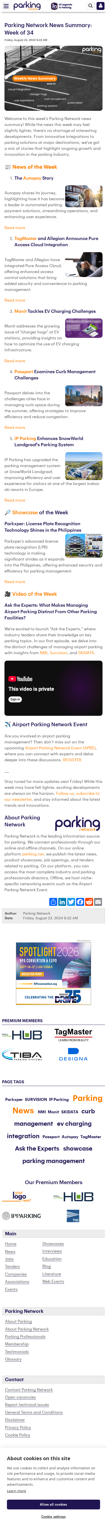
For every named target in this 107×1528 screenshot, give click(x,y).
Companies (16, 1274)
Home (10, 1244)
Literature (51, 1274)
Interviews (52, 1251)
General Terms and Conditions (34, 1412)
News (10, 1252)
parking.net (33, 854)
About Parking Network (27, 1329)
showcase (77, 1149)
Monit (21, 311)
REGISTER (72, 760)
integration (23, 1136)
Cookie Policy (17, 1435)
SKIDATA (86, 653)
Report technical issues (27, 1405)
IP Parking (25, 439)
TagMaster (26, 239)
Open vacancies (20, 1397)
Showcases (53, 1244)
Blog (46, 1266)
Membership (17, 1344)
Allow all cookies (53, 1504)
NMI (44, 653)
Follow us (65, 794)
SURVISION (36, 1100)
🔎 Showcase (21, 512)
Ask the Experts (37, 1149)
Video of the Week (34, 594)
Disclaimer (15, 1420)
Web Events (53, 1282)
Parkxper (14, 1100)
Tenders (12, 1267)
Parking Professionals (25, 1337)
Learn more (16, 1490)
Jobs (9, 1259)
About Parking (18, 1322)
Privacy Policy (18, 1428)
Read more (14, 228)
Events (11, 1289)
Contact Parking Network (29, 1390)
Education (52, 1259)
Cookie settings (53, 1517)
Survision (58, 653)
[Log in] (101, 6)
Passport (24, 372)
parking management (53, 1161)
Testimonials (17, 1352)
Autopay (32, 178)
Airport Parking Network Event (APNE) (60, 748)
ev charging (74, 1124)
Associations (17, 1282)
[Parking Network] (27, 5)
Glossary (13, 1359)
